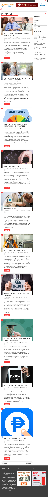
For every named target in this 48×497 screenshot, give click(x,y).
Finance (35, 22)
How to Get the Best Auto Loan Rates (15, 250)
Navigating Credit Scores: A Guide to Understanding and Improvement (15, 125)
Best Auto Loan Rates (23, 252)
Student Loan (24, 342)
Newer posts (29, 463)
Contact (14, 0)
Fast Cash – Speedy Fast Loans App (15, 438)
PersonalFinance (26, 38)
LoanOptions (20, 38)
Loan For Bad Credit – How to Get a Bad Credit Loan (16, 294)
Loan (2, 17)
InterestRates (14, 38)
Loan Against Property (11, 209)
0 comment (8, 39)
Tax (35, 28)
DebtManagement (22, 81)
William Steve (16, 128)
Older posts (5, 463)
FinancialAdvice (7, 83)
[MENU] (1, 9)
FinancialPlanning (7, 38)
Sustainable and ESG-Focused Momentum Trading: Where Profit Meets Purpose (8, 477)
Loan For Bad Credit (24, 297)
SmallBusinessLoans (8, 84)
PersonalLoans (19, 83)
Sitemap (17, 0)
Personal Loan (24, 387)
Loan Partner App (24, 168)
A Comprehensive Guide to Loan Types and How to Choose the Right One (17, 79)
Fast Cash (22, 440)
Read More (7, 58)
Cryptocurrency (37, 20)
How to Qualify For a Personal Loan (15, 385)
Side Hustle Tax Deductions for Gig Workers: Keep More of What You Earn (9, 482)
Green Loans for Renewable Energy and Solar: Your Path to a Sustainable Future (8, 489)
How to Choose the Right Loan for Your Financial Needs (16, 34)
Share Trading (37, 26)
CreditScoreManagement (23, 37)
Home (11, 0)
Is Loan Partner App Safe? (12, 166)
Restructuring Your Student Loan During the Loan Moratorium (17, 340)
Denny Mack (13, 37)
